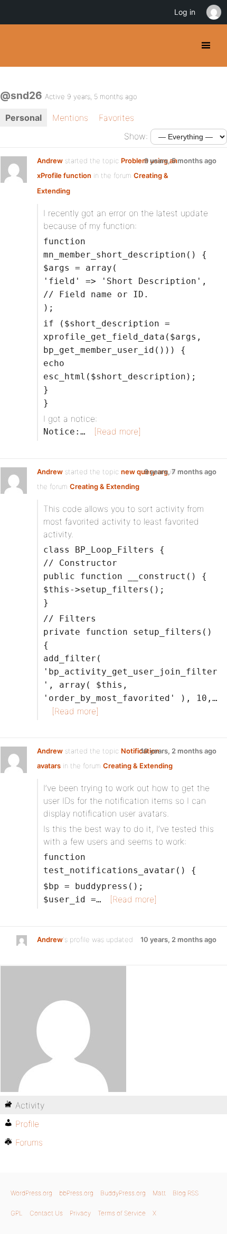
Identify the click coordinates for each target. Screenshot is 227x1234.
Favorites (116, 117)
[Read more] (117, 431)
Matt (159, 1193)
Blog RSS (185, 1193)
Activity (29, 1105)
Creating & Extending (104, 486)
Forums (29, 1142)
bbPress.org (76, 1193)
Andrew (50, 160)
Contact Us (46, 1213)
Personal (23, 117)
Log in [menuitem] (184, 11)
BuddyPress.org (17, 45)
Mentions (70, 117)
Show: (136, 136)
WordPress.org (31, 1193)
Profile (27, 1123)
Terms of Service (122, 1213)
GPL (17, 1213)
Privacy (80, 1213)
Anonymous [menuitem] (213, 12)
